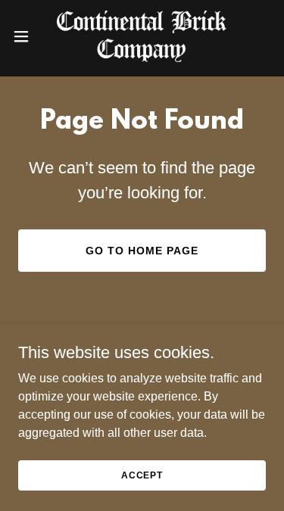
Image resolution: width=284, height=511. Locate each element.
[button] (26, 36)
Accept (142, 474)
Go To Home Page (142, 251)
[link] (141, 36)
